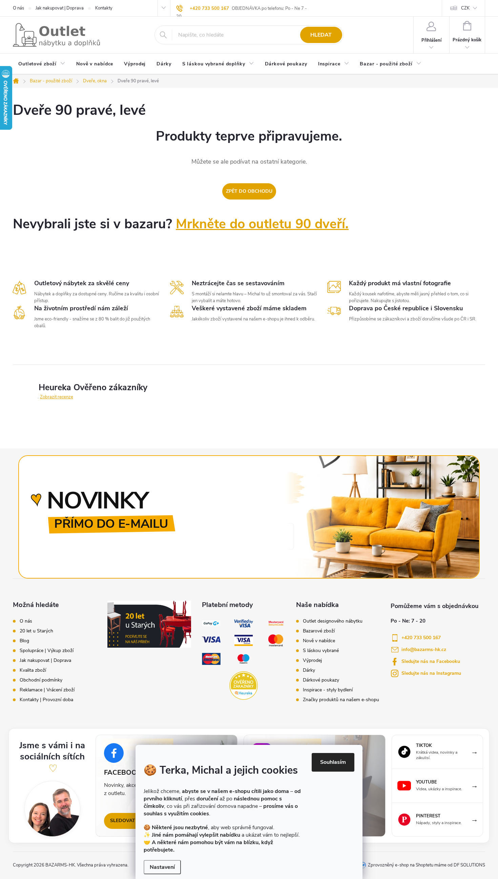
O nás (18, 8)
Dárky (309, 670)
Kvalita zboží (33, 670)
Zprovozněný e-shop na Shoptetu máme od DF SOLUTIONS (426, 865)
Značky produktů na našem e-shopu (341, 700)
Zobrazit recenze (56, 397)
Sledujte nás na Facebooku (430, 661)
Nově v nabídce (319, 641)
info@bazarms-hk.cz (423, 649)
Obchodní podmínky (41, 680)
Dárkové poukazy (321, 680)
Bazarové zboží (319, 631)
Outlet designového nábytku (332, 621)
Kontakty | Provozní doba (46, 700)
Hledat (321, 35)
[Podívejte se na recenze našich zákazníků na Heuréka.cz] (243, 685)
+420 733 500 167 (209, 8)
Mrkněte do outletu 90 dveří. (262, 224)
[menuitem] (42, 64)
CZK (465, 8)
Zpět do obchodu (249, 191)
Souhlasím (333, 762)
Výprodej (312, 660)
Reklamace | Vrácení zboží (47, 690)
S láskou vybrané (321, 650)
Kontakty (103, 8)
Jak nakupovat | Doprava (60, 8)
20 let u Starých (36, 631)
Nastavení (162, 867)
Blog (24, 641)
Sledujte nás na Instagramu (431, 673)
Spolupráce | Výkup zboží (47, 650)
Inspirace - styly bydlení (328, 690)
